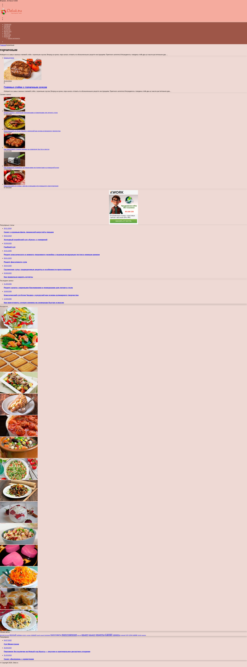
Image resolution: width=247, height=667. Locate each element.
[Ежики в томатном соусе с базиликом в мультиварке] (19, 436)
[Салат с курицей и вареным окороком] (19, 544)
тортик (139, 635)
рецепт (85, 635)
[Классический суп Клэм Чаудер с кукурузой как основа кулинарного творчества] (14, 129)
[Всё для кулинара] (11, 14)
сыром (134, 635)
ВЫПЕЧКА (7, 31)
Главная (7, 24)
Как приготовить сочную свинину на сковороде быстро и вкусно (26, 149)
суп (127, 635)
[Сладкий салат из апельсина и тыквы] (19, 587)
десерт (24, 635)
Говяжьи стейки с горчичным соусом (25, 87)
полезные (47, 635)
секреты (116, 635)
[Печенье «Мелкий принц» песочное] (19, 371)
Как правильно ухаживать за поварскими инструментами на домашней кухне (31, 167)
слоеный (122, 635)
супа (130, 635)
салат (108, 634)
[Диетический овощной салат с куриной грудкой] (19, 328)
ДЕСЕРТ (7, 33)
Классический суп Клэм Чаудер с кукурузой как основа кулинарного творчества (32, 131)
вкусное (2, 635)
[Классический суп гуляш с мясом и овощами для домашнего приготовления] (14, 184)
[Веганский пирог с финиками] (19, 414)
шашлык (144, 635)
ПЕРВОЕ (7, 26)
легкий (38, 635)
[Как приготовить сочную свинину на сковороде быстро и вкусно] (14, 147)
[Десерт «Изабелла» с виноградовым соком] (19, 565)
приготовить (55, 635)
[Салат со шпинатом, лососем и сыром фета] (19, 349)
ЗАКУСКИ (7, 35)
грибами (19, 635)
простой (79, 635)
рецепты (100, 635)
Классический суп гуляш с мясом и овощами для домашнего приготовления (31, 186)
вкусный (13, 635)
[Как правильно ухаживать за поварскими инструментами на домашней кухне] (14, 166)
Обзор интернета (14, 38)
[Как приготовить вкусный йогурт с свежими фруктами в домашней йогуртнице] (19, 522)
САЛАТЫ (7, 30)
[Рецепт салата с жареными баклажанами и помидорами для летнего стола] (14, 111)
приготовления (69, 635)
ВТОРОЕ (7, 28)
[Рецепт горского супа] (19, 457)
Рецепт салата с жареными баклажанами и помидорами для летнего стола (31, 112)
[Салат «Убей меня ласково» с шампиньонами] (19, 630)
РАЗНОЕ (7, 37)
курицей (33, 635)
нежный (42, 635)
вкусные (7, 635)
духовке (28, 635)
